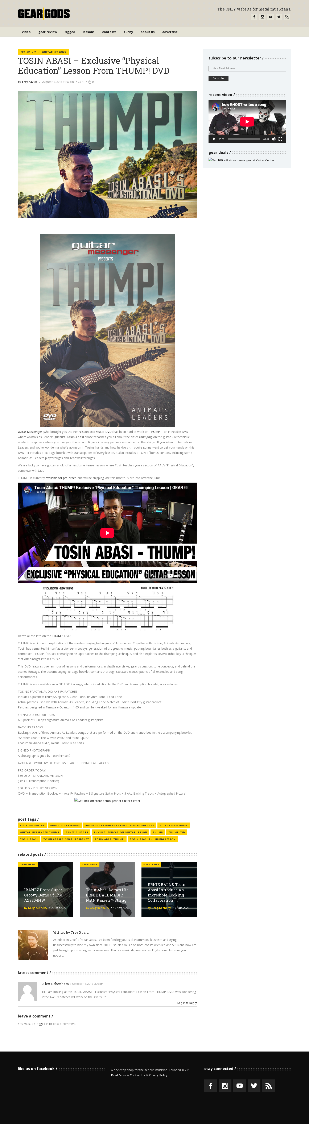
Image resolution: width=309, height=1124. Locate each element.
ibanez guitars (76, 832)
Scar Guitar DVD (101, 432)
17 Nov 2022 (120, 908)
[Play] (214, 139)
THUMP (57, 636)
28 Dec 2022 (58, 908)
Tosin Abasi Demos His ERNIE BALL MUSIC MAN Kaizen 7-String (107, 895)
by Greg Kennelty (35, 908)
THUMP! (155, 432)
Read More (118, 1075)
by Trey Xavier (27, 82)
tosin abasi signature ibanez (66, 839)
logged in (42, 1024)
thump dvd (176, 832)
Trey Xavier (80, 932)
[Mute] (274, 139)
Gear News (28, 864)
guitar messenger (174, 825)
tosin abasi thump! (109, 839)
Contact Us (137, 1075)
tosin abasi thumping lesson (153, 839)
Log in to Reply (187, 1003)
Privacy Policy (158, 1075)
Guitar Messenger (30, 432)
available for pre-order (61, 478)
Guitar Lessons (54, 52)
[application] (247, 121)
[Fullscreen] (280, 139)
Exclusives (29, 52)
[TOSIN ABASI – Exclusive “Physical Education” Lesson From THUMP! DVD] (33, 945)
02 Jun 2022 (182, 908)
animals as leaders (65, 825)
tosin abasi (29, 839)
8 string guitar (32, 825)
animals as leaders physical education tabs (119, 825)
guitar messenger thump (39, 832)
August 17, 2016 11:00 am (58, 82)
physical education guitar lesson (120, 832)
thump (158, 832)
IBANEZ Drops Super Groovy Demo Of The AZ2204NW (43, 895)
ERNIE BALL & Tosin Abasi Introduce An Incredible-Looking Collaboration (167, 892)
